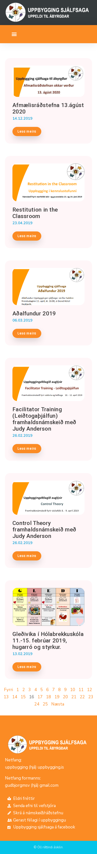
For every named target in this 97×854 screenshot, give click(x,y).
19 (56, 697)
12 (89, 690)
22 (82, 697)
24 (36, 704)
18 (48, 697)
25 (45, 704)
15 (23, 697)
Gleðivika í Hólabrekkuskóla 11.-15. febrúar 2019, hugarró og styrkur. (48, 640)
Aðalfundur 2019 (34, 313)
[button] (14, 34)
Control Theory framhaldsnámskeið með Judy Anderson (44, 529)
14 (14, 697)
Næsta (57, 704)
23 (90, 697)
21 (73, 697)
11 (81, 690)
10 (72, 690)
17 (40, 697)
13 (6, 697)
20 (65, 697)
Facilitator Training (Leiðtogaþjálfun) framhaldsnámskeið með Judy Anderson (44, 419)
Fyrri (8, 690)
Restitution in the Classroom (35, 212)
